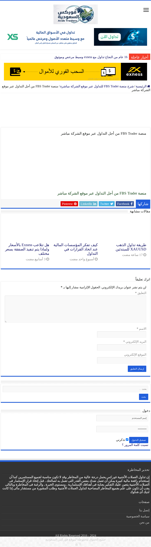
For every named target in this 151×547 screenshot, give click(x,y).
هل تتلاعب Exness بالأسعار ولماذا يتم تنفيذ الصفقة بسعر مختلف (27, 249)
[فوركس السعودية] (75, 14)
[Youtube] (76, 544)
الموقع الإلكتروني (135, 354)
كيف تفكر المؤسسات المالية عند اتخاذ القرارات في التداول (75, 249)
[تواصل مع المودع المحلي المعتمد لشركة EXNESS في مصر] (75, 110)
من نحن (144, 522)
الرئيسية (141, 86)
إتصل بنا (144, 510)
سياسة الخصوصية (137, 516)
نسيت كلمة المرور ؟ (135, 445)
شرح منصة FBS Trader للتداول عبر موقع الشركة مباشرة (97, 86)
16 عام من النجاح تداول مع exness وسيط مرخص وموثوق (90, 57)
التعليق (140, 293)
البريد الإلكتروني (134, 341)
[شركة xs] (75, 37)
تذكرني (121, 439)
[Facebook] (80, 544)
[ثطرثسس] (75, 71)
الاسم (141, 328)
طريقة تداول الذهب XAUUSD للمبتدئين (131, 247)
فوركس (112, 477)
